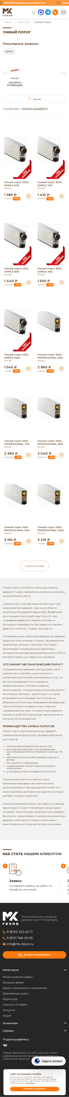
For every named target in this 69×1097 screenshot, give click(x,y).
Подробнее (30, 1083)
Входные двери (13, 982)
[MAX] (41, 12)
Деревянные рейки (16, 993)
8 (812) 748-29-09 (20, 938)
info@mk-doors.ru (20, 944)
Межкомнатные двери (18, 977)
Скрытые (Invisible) (15, 1004)
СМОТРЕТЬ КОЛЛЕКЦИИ (15, 84)
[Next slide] (63, 72)
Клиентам (10, 1023)
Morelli (7, 188)
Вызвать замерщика (37, 955)
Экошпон (9, 1010)
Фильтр (37, 99)
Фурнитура (23, 22)
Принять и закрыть (34, 1089)
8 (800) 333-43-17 (20, 932)
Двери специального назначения (25, 988)
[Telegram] (48, 12)
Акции (7, 1015)
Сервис (8, 1030)
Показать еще (34, 566)
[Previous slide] (5, 72)
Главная (8, 22)
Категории (11, 970)
